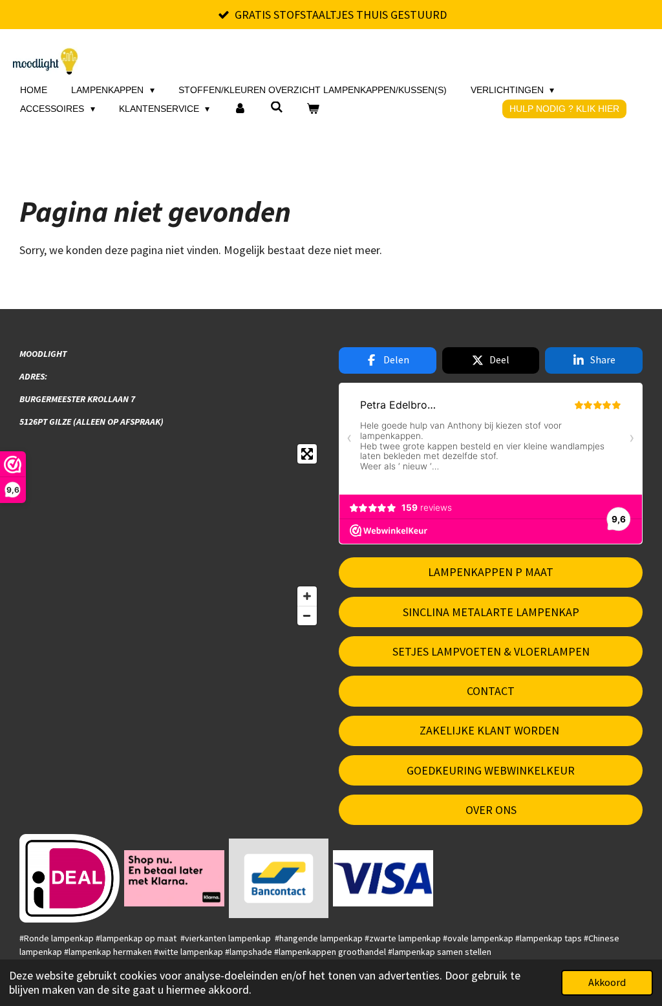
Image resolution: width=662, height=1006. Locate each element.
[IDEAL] (69, 878)
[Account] (239, 109)
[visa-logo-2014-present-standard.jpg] (383, 878)
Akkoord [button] (607, 982)
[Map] (171, 535)
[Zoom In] (307, 596)
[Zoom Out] (307, 615)
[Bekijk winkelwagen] (312, 109)
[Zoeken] (276, 107)
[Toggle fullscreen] (307, 454)
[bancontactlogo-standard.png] (278, 878)
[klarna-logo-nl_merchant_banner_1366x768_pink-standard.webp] (174, 878)
